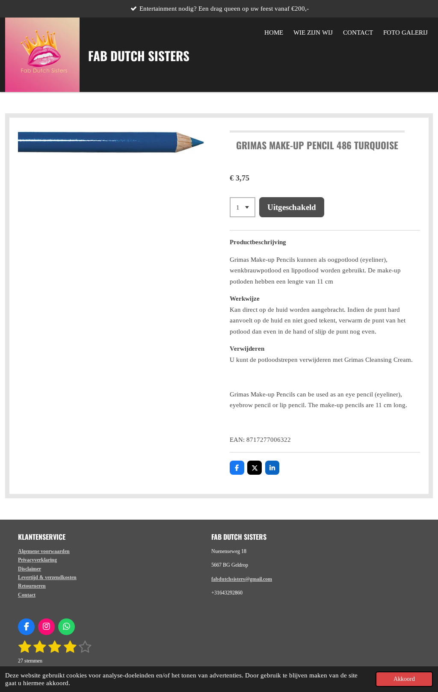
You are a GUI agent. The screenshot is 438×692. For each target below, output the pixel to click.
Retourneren (32, 586)
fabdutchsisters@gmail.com (241, 579)
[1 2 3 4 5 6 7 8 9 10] (242, 207)
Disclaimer (29, 569)
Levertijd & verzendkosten (47, 577)
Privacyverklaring (37, 560)
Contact (27, 595)
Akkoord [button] (404, 679)
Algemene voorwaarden (44, 551)
